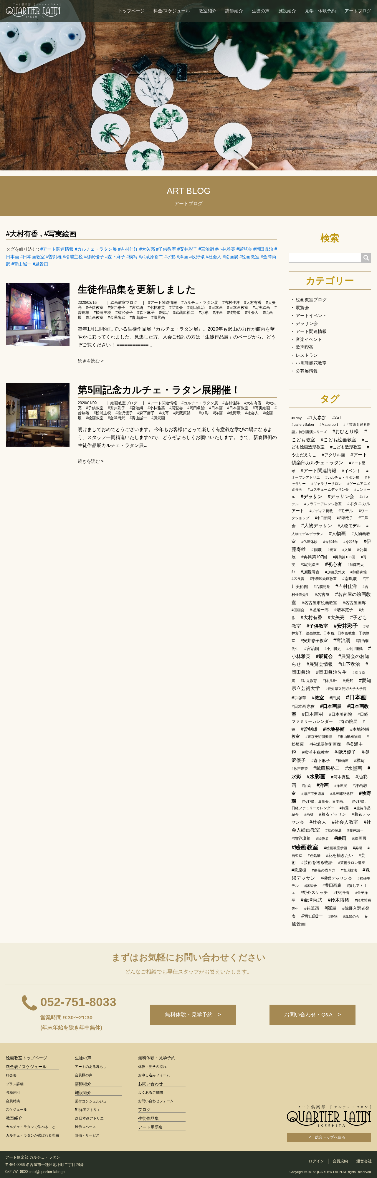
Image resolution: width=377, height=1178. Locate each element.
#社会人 (213, 256)
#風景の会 (351, 916)
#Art (336, 417)
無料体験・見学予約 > (193, 1015)
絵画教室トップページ (26, 1057)
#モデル (345, 510)
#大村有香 (22, 234)
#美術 (357, 848)
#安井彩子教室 (314, 640)
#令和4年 (330, 542)
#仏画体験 (309, 542)
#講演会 (310, 886)
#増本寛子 (343, 609)
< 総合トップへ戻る (329, 1137)
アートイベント (311, 315)
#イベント (351, 470)
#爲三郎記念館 (341, 794)
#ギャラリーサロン (326, 484)
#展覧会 (244, 249)
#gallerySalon (303, 425)
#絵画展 (230, 256)
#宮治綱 (206, 249)
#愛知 (348, 680)
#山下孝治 (349, 664)
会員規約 (340, 1161)
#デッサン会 (341, 496)
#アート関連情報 (57, 249)
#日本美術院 (340, 714)
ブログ (144, 1109)
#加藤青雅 (358, 572)
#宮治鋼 (311, 648)
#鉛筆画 (311, 908)
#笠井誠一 (355, 830)
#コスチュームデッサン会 (328, 489)
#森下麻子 (115, 256)
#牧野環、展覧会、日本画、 (324, 802)
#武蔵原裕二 (151, 256)
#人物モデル (349, 525)
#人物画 (337, 533)
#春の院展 (347, 721)
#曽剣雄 (54, 256)
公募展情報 (307, 370)
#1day (297, 418)
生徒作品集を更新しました (137, 289)
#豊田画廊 (332, 885)
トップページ (131, 10)
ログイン (316, 1161)
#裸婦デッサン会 (336, 878)
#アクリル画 (333, 455)
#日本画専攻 (303, 706)
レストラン (307, 355)
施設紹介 (287, 10)
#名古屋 (322, 594)
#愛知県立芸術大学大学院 (345, 689)
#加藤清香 (310, 571)
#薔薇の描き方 (323, 870)
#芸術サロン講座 (351, 863)
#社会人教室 (345, 822)
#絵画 (340, 838)
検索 (329, 238)
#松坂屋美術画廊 (325, 744)
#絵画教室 (249, 256)
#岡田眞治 (263, 249)
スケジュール (16, 1109)
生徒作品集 (148, 1118)
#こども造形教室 (345, 447)
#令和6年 (350, 542)
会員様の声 (83, 1075)
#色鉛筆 (314, 856)
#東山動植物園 (349, 737)
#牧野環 (197, 256)
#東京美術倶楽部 (318, 737)
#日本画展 (331, 706)
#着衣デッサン (332, 814)
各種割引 (13, 1092)
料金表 (11, 1075)
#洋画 (182, 256)
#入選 (346, 550)
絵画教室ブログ (123, 302)
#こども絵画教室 (338, 439)
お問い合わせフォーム (155, 1101)
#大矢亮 (147, 249)
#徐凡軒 (330, 680)
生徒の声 (260, 10)
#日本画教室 (32, 256)
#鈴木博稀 (338, 899)
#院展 (331, 908)
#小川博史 (333, 649)
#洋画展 (340, 786)
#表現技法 (349, 870)
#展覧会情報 (320, 664)
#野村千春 (341, 893)
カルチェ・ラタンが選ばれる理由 (32, 1135)
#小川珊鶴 (354, 649)
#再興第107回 (314, 556)
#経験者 (322, 839)
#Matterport (329, 425)
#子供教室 (166, 249)
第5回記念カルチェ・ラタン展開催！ (159, 389)
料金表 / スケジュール (26, 1066)
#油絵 (306, 786)
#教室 (318, 697)
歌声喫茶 (304, 347)
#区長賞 (298, 579)
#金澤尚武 (116, 317)
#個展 (316, 549)
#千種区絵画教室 (323, 579)
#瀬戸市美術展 (313, 794)
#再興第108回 (344, 557)
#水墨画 (353, 768)
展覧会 (302, 307)
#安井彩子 (187, 249)
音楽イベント (309, 339)
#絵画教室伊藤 (335, 848)
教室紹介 (207, 10)
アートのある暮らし (91, 1067)
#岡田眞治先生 (331, 672)
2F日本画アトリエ (89, 1118)
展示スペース (85, 1127)
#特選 (344, 808)
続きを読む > (91, 360)
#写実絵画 (60, 234)
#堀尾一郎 (319, 609)
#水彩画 (316, 777)
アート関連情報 (311, 331)
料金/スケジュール (171, 10)
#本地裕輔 (334, 729)
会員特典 (13, 1101)
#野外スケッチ (314, 892)
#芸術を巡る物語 (317, 862)
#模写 (132, 256)
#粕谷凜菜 (301, 838)
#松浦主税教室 (315, 752)
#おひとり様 (346, 431)
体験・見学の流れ (152, 1067)
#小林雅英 (225, 249)
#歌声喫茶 (300, 769)
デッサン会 (307, 323)
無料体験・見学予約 (156, 1057)
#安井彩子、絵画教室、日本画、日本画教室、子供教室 (330, 633)
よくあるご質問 (150, 1092)
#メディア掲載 (321, 511)
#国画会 (298, 610)
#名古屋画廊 (354, 602)
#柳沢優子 (94, 256)
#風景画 (40, 264)
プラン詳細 (15, 1084)
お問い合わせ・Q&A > (312, 1015)
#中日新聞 (323, 518)
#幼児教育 (309, 681)
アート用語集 (150, 1127)
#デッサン (311, 496)
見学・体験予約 (320, 10)
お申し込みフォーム (154, 1075)
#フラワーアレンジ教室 (323, 504)
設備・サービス (87, 1135)
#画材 (308, 814)
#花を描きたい (339, 855)
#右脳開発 (322, 587)
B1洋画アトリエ (87, 1110)
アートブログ (358, 10)
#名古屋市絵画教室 (319, 602)
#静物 (333, 916)
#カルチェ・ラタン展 (96, 249)
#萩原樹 (299, 870)
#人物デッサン (316, 525)
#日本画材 (312, 714)
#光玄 (332, 550)
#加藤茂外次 (335, 572)
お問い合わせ (150, 1083)
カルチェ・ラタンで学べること (30, 1127)
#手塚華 (299, 698)
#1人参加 (317, 417)
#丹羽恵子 (345, 518)
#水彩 (170, 256)
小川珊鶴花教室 (311, 363)
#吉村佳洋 (128, 249)
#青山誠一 (21, 264)
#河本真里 (340, 777)
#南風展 (349, 578)
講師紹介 (234, 10)
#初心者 (333, 564)
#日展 (335, 698)
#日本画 (216, 307)
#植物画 (342, 761)
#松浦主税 (73, 256)
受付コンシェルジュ (91, 1101)
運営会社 (364, 1161)
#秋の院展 (333, 830)
